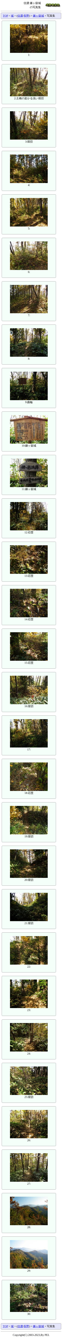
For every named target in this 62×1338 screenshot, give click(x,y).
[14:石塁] (29, 616)
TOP (5, 15)
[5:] (29, 225)
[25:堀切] (29, 1094)
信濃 (20, 15)
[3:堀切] (29, 138)
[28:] (29, 1224)
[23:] (29, 1007)
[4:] (29, 182)
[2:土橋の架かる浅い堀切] (29, 95)
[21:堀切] (29, 920)
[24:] (29, 1050)
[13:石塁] (29, 572)
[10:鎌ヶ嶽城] (29, 442)
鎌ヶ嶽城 (38, 15)
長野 (26, 15)
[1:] (29, 51)
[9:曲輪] (29, 399)
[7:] (29, 312)
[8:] (29, 355)
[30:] (29, 1310)
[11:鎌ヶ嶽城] (29, 486)
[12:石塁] (29, 529)
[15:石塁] (29, 659)
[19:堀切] (29, 833)
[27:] (29, 1180)
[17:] (29, 746)
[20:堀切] (29, 876)
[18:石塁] (29, 790)
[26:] (29, 1137)
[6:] (29, 269)
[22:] (29, 963)
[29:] (29, 1267)
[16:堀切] (29, 703)
